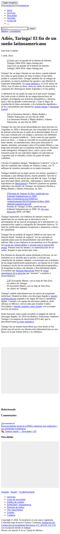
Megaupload (21, 183)
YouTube (11, 18)
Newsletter (12, 15)
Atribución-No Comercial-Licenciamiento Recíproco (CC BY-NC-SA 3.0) (28, 523)
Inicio (9, 10)
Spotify (14, 492)
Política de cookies (15, 502)
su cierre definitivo (25, 321)
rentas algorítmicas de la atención (24, 271)
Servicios (11, 13)
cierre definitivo (32, 83)
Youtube (5, 492)
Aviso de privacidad (16, 499)
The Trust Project (15, 510)
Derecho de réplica (15, 507)
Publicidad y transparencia (19, 504)
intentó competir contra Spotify (28, 306)
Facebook (30, 492)
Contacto (11, 515)
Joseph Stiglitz (41, 106)
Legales (10, 512)
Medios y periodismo (11, 31)
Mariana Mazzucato (25, 270)
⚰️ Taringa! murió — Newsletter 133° (19, 431)
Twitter (22, 492)
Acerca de (11, 20)
